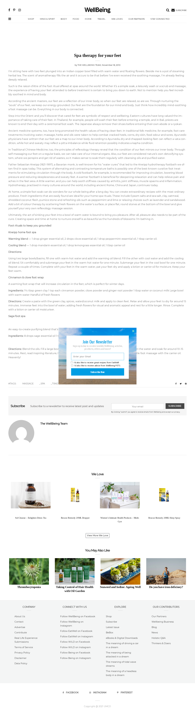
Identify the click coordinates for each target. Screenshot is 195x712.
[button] (97, 341)
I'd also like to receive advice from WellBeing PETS (97, 365)
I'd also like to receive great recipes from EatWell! (96, 362)
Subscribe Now (97, 371)
